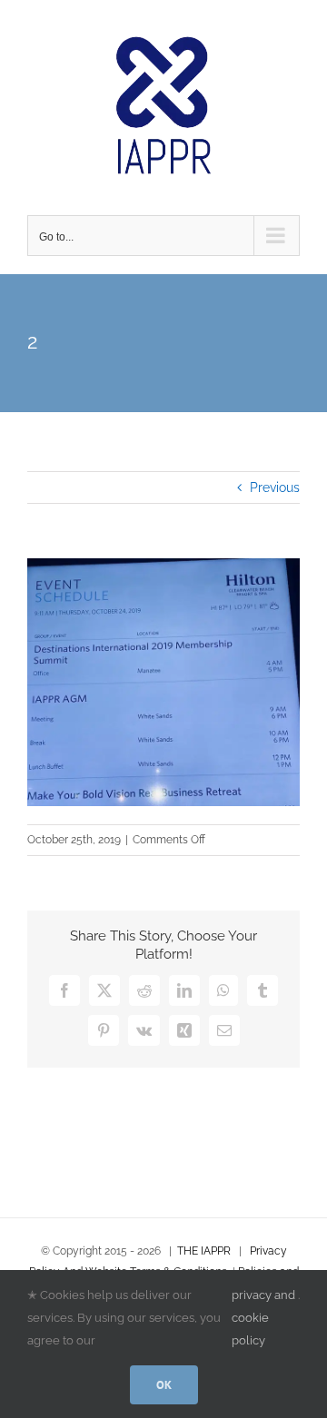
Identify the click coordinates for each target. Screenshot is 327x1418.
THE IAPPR (204, 1251)
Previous (275, 487)
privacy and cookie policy (263, 1317)
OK (164, 1385)
